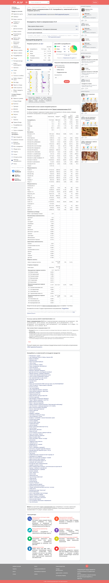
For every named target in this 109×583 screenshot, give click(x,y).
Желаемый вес (58, 75)
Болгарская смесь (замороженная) (38, 463)
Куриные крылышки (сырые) (36, 485)
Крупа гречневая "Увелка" (36, 434)
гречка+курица (33, 425)
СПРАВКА (58, 568)
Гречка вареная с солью (35, 416)
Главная (28, 7)
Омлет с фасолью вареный (36, 403)
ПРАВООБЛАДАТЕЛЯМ (60, 566)
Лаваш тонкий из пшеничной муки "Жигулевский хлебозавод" (46, 404)
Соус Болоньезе (33, 502)
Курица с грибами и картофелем (38, 468)
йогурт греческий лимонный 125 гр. (38, 426)
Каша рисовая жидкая (35, 499)
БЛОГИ (14, 571)
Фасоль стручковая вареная (36, 409)
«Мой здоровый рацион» (34, 347)
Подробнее (65, 308)
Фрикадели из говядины (35, 456)
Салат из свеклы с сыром (35, 364)
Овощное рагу (33, 360)
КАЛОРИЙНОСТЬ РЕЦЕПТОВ (40, 571)
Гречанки (31, 412)
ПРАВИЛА (64, 575)
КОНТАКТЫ (65, 573)
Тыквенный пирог (34, 423)
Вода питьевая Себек (34, 437)
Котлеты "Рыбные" (34, 482)
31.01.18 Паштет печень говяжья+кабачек (40, 432)
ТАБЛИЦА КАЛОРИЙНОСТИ (39, 568)
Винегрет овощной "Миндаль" (37, 370)
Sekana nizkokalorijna (34, 369)
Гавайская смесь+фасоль (35, 441)
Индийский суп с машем (35, 444)
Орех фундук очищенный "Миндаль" (39, 398)
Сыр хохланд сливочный (35, 477)
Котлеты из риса (33, 386)
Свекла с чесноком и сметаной (37, 497)
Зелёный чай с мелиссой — (36, 462)
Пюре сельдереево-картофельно (38, 366)
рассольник (32, 440)
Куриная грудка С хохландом (37, 496)
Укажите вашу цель (59, 65)
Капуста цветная (33, 410)
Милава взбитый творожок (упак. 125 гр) (40, 450)
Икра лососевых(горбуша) (36, 361)
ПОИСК (35, 566)
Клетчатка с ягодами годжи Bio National (39, 448)
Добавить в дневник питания (39, 65)
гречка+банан (33, 428)
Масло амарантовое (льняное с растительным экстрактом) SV (45, 466)
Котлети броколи (33, 491)
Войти (95, 2)
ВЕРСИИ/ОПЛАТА (59, 570)
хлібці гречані (33, 479)
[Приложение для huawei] (17, 179)
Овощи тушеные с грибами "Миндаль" (39, 373)
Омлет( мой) (32, 474)
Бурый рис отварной (34, 392)
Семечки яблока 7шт (34, 394)
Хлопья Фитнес (33, 481)
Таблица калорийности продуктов (39, 7)
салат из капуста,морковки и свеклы (39, 376)
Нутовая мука (33, 381)
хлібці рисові (32, 478)
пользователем (41, 14)
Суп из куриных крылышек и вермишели (40, 500)
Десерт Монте (33, 451)
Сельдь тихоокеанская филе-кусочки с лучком (41, 487)
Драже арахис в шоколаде (36, 401)
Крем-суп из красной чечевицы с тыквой (40, 457)
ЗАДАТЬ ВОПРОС (59, 573)
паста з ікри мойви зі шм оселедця (38, 493)
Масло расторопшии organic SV (37, 460)
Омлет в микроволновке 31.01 (69, 7)
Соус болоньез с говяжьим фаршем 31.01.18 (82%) (42, 406)
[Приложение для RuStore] (17, 171)
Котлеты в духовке (34, 397)
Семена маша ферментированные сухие (40, 375)
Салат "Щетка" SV (33, 472)
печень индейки (33, 420)
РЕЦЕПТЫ (14, 568)
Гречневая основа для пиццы (37, 415)
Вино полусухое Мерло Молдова (38, 407)
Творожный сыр (33, 475)
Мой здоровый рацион (62, 14)
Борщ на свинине (33, 358)
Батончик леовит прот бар (36, 379)
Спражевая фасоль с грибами (37, 469)
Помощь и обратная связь (17, 167)
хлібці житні (32, 488)
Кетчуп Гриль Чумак (34, 422)
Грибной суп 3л (33, 443)
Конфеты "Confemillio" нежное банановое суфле (42, 417)
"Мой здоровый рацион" (54, 37)
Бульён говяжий (33, 471)
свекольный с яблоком (35, 429)
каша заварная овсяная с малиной (38, 389)
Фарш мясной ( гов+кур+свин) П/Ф (38, 395)
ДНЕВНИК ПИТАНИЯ (17, 566)
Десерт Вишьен (33, 446)
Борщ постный (33, 431)
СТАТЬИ (14, 574)
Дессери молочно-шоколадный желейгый (40, 372)
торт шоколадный (34, 388)
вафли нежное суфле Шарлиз (37, 459)
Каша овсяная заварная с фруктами (38, 391)
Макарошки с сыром (34, 355)
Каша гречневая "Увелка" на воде (38, 438)
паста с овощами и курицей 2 (37, 447)
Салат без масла (33, 367)
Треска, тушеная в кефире (36, 494)
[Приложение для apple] (17, 175)
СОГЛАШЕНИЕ (59, 575)
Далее (67, 81)
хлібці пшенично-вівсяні (35, 484)
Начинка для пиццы (34, 419)
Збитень (31, 382)
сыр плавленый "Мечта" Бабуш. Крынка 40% (41, 357)
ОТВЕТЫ (36, 574)
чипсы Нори (32, 363)
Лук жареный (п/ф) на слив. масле (38, 378)
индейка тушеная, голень (36, 465)
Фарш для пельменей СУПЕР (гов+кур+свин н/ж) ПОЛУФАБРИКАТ (46, 383)
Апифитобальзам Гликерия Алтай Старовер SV (41, 454)
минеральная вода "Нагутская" (37, 490)
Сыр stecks (32, 453)
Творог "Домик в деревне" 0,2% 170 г (39, 400)
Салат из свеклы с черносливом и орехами (40, 385)
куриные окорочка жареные (36, 435)
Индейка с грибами (34, 413)
